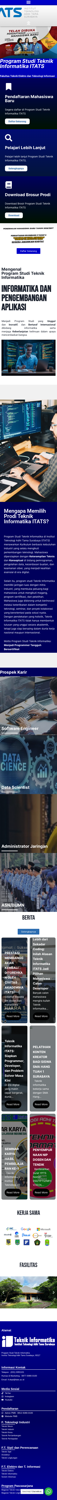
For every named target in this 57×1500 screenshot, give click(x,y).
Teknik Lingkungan (9, 1458)
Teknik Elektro (7, 1471)
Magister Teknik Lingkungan (13, 1493)
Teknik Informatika (9, 1474)
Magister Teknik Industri (11, 1490)
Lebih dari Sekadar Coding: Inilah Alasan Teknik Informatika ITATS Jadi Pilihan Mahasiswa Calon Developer (42, 963)
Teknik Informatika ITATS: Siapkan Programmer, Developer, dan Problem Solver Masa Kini (14, 1060)
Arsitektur (5, 1455)
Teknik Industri (7, 1429)
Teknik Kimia (6, 1432)
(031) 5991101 (17, 1372)
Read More (13, 1016)
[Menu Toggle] (28, 2)
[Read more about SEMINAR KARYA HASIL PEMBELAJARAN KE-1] (14, 1157)
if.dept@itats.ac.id (16, 1379)
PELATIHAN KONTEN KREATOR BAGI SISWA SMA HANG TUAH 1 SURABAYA (42, 1061)
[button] (28, 23)
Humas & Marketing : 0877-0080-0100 (19, 1376)
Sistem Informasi (8, 1477)
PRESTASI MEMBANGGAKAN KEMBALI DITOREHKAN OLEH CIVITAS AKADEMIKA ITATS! (14, 972)
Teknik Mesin (7, 1426)
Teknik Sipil (6, 1452)
